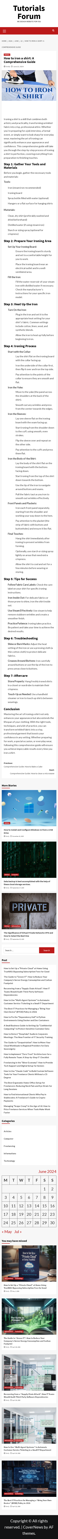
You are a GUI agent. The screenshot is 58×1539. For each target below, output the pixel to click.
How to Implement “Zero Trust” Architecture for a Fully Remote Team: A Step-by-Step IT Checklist (27, 1056)
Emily (8, 67)
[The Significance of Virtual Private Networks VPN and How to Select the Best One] (29, 911)
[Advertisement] (29, 109)
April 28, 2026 (16, 1347)
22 (44, 1214)
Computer (15, 875)
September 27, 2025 (18, 888)
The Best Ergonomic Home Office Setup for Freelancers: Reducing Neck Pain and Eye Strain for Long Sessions (28, 1085)
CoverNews (33, 1527)
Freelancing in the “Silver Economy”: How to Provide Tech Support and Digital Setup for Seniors (28, 1064)
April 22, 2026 (16, 1506)
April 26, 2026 (16, 1400)
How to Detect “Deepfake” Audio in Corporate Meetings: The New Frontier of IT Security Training (28, 1035)
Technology (9, 1161)
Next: (32, 772)
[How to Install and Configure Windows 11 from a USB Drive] (29, 808)
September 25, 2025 (18, 939)
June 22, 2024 (18, 67)
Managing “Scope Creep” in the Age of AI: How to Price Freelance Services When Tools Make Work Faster (27, 1109)
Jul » (18, 1231)
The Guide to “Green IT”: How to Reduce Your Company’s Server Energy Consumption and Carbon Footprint (28, 980)
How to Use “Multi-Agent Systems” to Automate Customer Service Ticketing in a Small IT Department (29, 1002)
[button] (4, 30)
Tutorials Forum (29, 12)
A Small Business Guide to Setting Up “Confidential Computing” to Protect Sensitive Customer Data (28, 1027)
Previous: (23, 765)
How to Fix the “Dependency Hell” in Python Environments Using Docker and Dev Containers (26, 1018)
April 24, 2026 (16, 1453)
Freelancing (9, 1146)
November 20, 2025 (18, 836)
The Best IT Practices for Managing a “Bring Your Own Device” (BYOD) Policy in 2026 (27, 1010)
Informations (16, 926)
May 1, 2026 (15, 1291)
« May (7, 1231)
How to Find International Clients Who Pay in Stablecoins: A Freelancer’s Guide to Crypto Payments (25, 1097)
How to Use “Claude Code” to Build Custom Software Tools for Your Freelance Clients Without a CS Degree (28, 1074)
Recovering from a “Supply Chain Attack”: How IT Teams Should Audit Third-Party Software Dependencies (27, 991)
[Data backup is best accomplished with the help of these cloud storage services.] (29, 860)
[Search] (53, 30)
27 (29, 1222)
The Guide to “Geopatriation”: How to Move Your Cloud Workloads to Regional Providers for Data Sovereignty (27, 1045)
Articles (7, 55)
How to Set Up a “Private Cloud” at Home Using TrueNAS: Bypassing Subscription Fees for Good (26, 970)
